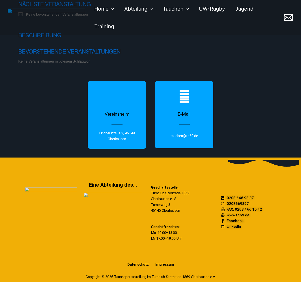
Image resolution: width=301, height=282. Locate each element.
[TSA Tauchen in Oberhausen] (46, 17)
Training (104, 26)
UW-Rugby (212, 9)
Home (101, 9)
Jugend (244, 9)
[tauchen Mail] (288, 18)
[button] (111, 9)
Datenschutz (138, 264)
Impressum (164, 264)
